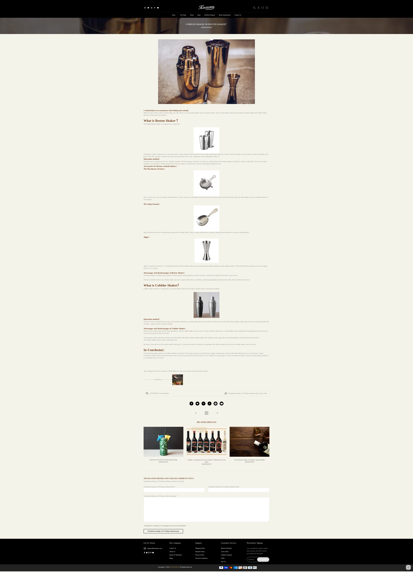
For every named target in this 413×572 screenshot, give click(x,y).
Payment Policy (200, 551)
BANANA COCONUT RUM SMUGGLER (163, 460)
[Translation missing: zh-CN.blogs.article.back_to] (206, 413)
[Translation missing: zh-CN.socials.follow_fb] (145, 7)
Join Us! (223, 561)
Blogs (171, 558)
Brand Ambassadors (225, 15)
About (192, 15)
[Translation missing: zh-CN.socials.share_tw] (197, 403)
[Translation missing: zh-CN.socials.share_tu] (209, 403)
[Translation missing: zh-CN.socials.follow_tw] (148, 7)
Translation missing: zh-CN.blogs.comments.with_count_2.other (247, 393)
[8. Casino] (217, 413)
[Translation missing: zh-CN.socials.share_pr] (203, 403)
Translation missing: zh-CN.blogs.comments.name (159, 487)
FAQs (222, 558)
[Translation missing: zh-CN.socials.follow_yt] (158, 7)
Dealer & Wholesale (175, 555)
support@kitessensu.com (154, 548)
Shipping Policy (200, 548)
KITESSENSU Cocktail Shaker (159, 393)
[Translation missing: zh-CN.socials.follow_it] (151, 7)
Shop (173, 15)
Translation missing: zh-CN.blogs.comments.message (160, 496)
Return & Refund (226, 548)
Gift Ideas (183, 15)
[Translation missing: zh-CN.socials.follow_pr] (154, 7)
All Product (157, 379)
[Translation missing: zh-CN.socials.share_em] (221, 403)
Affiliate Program (209, 15)
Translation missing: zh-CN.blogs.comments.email (224, 487)
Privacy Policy (199, 555)
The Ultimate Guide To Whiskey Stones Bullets (249, 460)
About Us (172, 551)
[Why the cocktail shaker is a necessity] (195, 413)
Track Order (225, 551)
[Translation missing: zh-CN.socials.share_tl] (215, 403)
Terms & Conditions (201, 558)
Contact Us (237, 15)
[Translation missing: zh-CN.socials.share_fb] (191, 403)
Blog (198, 15)
